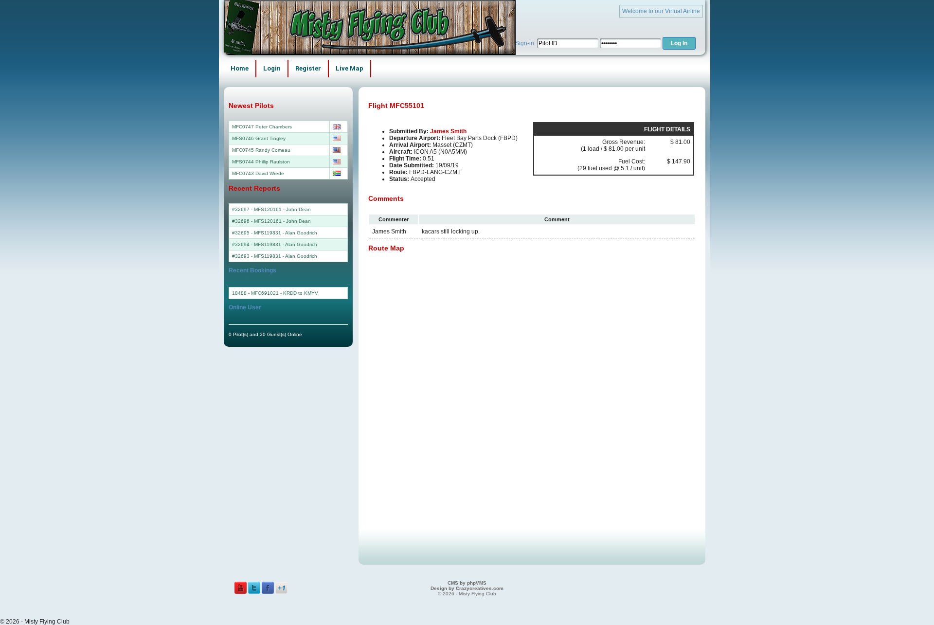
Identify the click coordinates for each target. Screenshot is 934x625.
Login (272, 68)
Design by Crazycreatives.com (467, 588)
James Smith (448, 131)
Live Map (349, 68)
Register (308, 68)
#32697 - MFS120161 (257, 209)
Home (240, 68)
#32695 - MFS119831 (256, 232)
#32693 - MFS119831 (256, 256)
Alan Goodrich (301, 232)
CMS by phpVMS (467, 583)
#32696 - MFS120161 (257, 221)
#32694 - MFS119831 (256, 244)
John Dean (298, 209)
